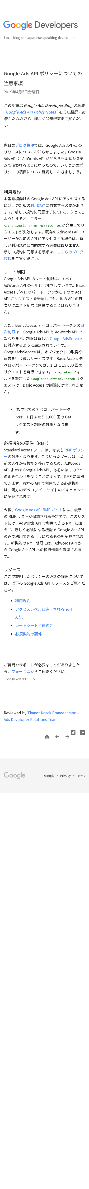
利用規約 (38, 205)
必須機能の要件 (28, 634)
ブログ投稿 (24, 145)
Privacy (65, 775)
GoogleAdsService (66, 338)
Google (49, 775)
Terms (80, 775)
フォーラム (20, 671)
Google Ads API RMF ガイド (39, 509)
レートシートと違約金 (34, 625)
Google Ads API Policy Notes (31, 112)
